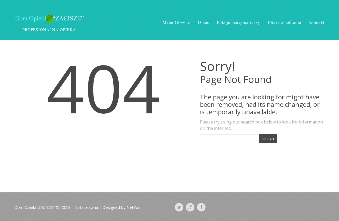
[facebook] (201, 207)
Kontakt (316, 22)
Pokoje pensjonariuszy (238, 22)
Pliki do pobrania (284, 22)
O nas (203, 22)
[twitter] (179, 207)
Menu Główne (176, 22)
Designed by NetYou (121, 207)
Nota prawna (86, 207)
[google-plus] (190, 207)
